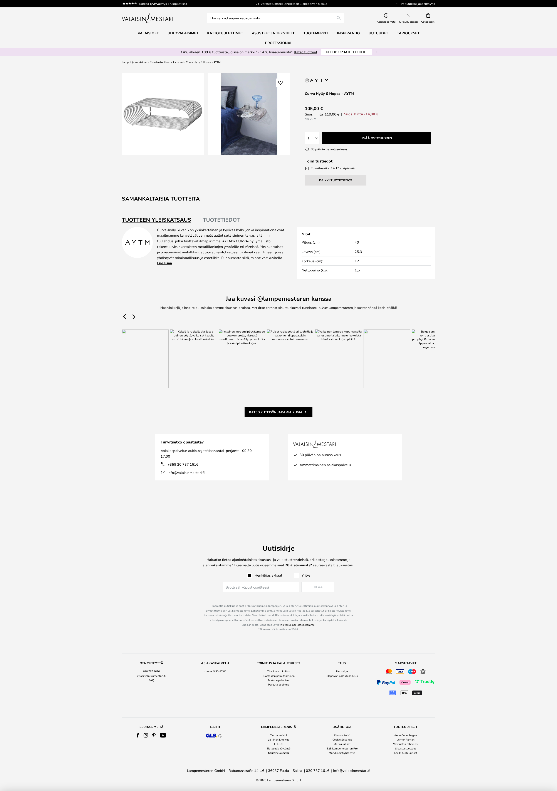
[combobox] (275, 18)
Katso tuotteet (305, 52)
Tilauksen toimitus (278, 671)
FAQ (151, 680)
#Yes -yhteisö (342, 735)
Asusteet (178, 62)
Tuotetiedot (221, 219)
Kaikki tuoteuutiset (405, 752)
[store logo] (148, 18)
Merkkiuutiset (342, 744)
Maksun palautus (278, 680)
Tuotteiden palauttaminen (278, 675)
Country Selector (278, 752)
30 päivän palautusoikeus (342, 675)
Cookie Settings (342, 739)
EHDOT (278, 744)
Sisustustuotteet (160, 62)
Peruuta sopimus (278, 684)
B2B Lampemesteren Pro (342, 748)
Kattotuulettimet (225, 33)
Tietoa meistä (278, 735)
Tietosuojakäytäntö (278, 748)
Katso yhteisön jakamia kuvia (275, 412)
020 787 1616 (151, 671)
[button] (280, 83)
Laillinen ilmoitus (278, 739)
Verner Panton (405, 739)
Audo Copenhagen (405, 735)
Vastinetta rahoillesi (405, 744)
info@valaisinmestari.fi (186, 472)
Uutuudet (378, 33)
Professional (278, 42)
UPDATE (346, 52)
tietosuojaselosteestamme (298, 624)
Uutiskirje (342, 671)
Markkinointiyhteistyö (342, 752)
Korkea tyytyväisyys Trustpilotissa (163, 4)
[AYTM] (323, 80)
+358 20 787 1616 (183, 464)
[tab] (160, 220)
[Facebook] (138, 735)
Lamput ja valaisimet (135, 62)
